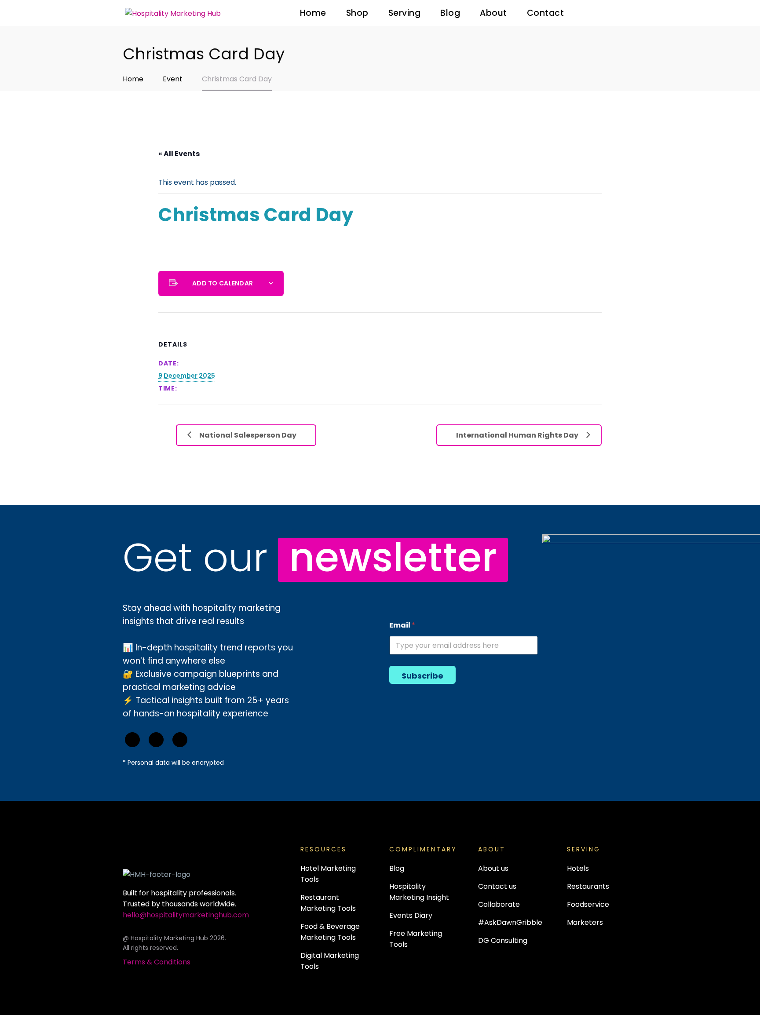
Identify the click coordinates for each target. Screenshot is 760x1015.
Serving (404, 13)
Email (402, 625)
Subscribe (422, 675)
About (493, 13)
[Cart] (629, 13)
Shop (357, 13)
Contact (545, 13)
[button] (596, 12)
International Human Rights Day (517, 435)
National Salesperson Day (247, 435)
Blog (450, 13)
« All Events (179, 154)
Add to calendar (222, 283)
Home (313, 13)
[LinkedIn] (156, 739)
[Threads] (179, 739)
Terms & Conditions (156, 962)
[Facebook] (132, 739)
